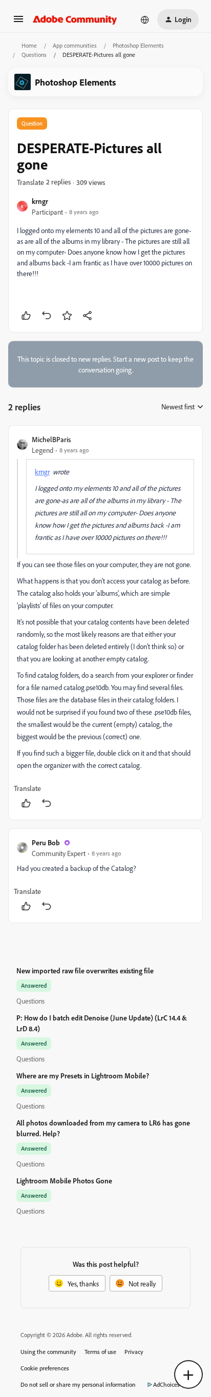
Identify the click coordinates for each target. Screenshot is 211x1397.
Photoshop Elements (138, 45)
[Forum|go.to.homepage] (75, 19)
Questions (34, 54)
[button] (18, 22)
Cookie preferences (44, 1368)
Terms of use (100, 1352)
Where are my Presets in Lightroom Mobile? (82, 1075)
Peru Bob (46, 842)
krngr (40, 201)
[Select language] (145, 19)
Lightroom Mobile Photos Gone (64, 1180)
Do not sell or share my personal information (78, 1384)
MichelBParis (51, 439)
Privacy (133, 1352)
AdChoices (166, 1384)
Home (29, 45)
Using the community (48, 1352)
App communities (75, 45)
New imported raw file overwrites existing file (85, 970)
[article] (105, 622)
